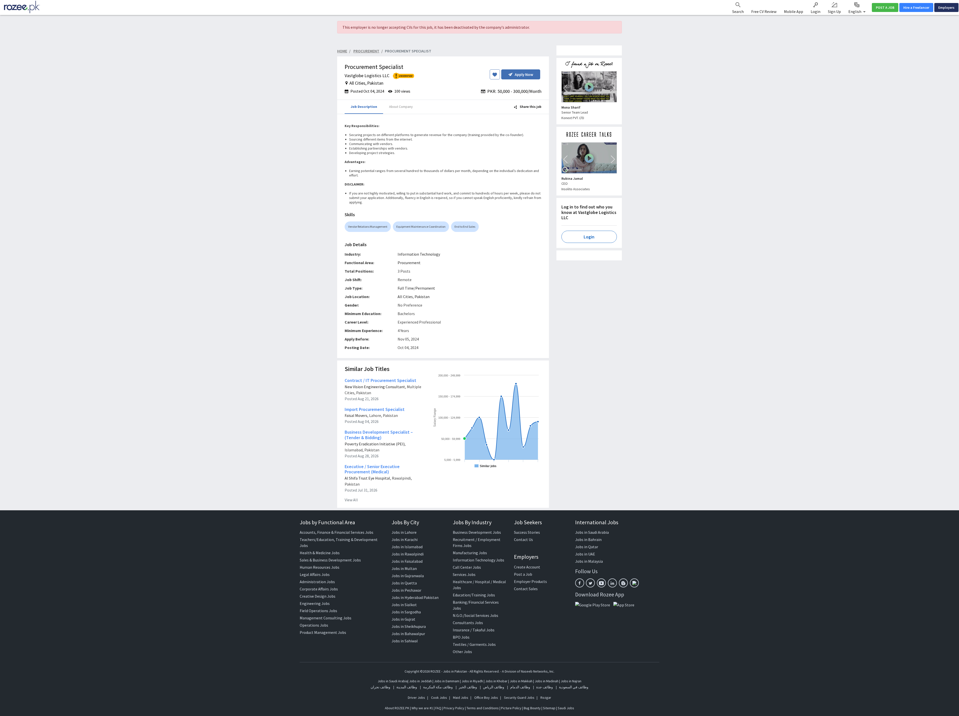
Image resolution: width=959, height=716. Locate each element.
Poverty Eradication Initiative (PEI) (375, 443)
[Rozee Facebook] (579, 582)
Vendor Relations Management (367, 226)
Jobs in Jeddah (420, 681)
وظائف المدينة (406, 687)
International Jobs (596, 522)
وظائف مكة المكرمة (438, 687)
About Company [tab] (401, 106)
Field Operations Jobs (318, 610)
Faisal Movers (356, 415)
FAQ (438, 708)
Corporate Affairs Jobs (319, 588)
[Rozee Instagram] (634, 582)
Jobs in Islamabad (407, 546)
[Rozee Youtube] (601, 582)
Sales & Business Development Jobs (330, 559)
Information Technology (419, 254)
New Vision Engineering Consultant (375, 386)
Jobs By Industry (472, 522)
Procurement (409, 262)
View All (351, 499)
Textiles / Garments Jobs (474, 644)
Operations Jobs (314, 625)
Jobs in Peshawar (406, 590)
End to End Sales (465, 226)
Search (738, 11)
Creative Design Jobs (317, 596)
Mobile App (793, 11)
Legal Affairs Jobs (315, 574)
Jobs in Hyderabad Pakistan (415, 597)
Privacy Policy (454, 708)
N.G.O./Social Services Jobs (475, 615)
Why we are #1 (422, 708)
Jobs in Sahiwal (405, 640)
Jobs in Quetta (404, 582)
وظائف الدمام (520, 687)
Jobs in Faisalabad (407, 561)
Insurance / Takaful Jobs (473, 629)
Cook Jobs (439, 697)
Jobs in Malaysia (589, 561)
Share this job (530, 106)
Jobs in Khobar (496, 681)
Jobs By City (405, 522)
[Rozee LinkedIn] (612, 582)
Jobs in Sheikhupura (409, 626)
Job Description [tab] (364, 106)
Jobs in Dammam (447, 681)
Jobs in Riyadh (472, 681)
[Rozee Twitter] (590, 582)
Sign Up (834, 11)
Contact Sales (526, 588)
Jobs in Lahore (404, 532)
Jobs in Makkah (521, 681)
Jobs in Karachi (405, 539)
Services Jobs (464, 574)
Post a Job (523, 574)
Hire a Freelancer (916, 7)
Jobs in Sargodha (406, 611)
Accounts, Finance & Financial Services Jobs (336, 532)
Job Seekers (528, 522)
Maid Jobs (460, 697)
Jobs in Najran (571, 681)
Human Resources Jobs (319, 567)
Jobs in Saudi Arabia (592, 532)
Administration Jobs (317, 581)
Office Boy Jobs (486, 697)
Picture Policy (511, 708)
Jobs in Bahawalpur (408, 633)
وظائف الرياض (493, 687)
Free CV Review (763, 11)
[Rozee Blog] (623, 582)
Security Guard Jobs (519, 697)
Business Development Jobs (477, 532)
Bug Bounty (532, 708)
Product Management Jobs (323, 632)
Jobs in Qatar (586, 546)
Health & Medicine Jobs (320, 552)
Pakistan (422, 296)
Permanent (425, 288)
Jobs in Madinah (546, 681)
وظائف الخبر (468, 687)
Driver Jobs (416, 697)
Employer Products (530, 581)
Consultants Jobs (468, 622)
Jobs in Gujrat (403, 619)
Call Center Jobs (467, 567)
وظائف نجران (380, 687)
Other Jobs (462, 651)
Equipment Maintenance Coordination (421, 226)
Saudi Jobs (566, 708)
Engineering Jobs (315, 603)
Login (815, 11)
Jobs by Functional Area (327, 522)
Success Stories (527, 532)
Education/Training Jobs (474, 594)
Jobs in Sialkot (404, 604)
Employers (946, 7)
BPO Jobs (461, 637)
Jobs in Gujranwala (408, 575)
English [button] (855, 11)
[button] (565, 88)
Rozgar (545, 697)
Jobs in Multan (404, 568)
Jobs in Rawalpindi (408, 553)
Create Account (527, 566)
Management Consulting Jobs (325, 617)
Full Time (406, 288)
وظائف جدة (544, 687)
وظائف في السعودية (573, 687)
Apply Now (524, 74)
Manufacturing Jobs (470, 552)
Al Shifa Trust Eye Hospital (367, 478)
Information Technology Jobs (478, 559)
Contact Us (523, 539)
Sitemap (549, 708)
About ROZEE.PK (397, 708)
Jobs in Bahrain (588, 539)
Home (342, 50)
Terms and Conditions (483, 708)
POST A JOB (885, 7)
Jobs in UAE (585, 553)
